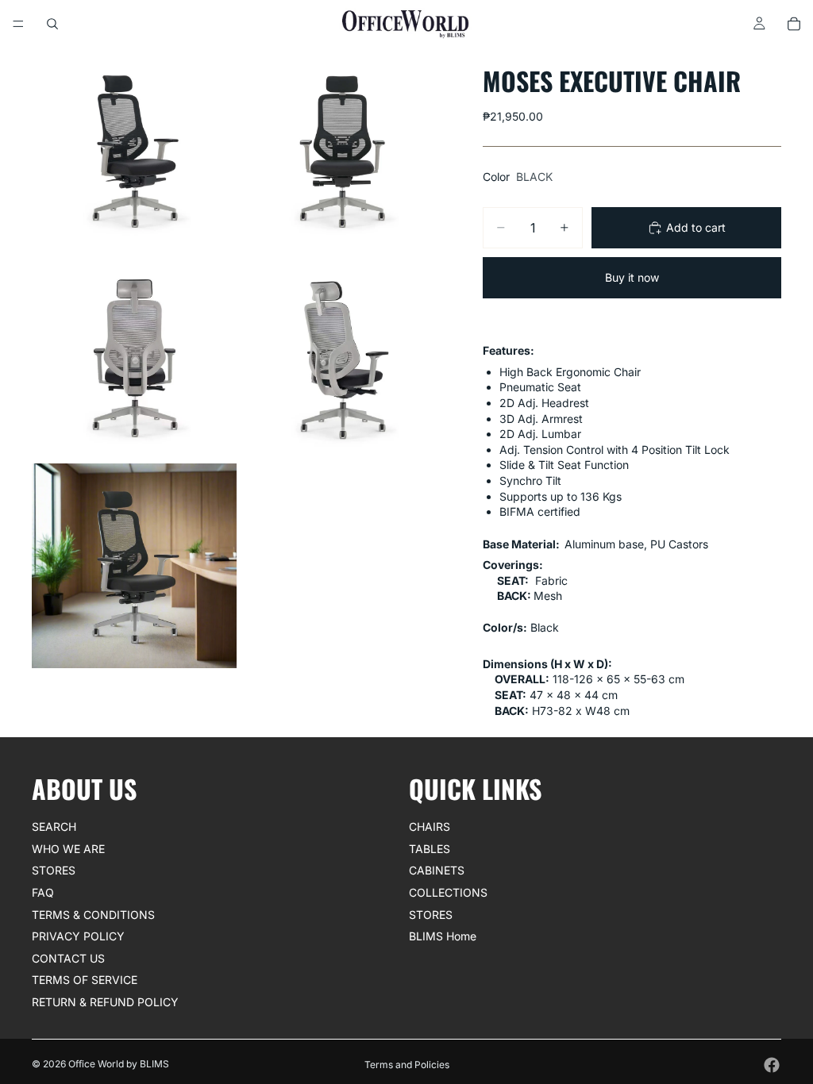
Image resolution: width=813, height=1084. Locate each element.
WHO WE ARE (68, 848)
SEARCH (54, 826)
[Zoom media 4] (342, 358)
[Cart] (793, 23)
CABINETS (436, 871)
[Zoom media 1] (134, 150)
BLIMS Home (442, 936)
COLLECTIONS (448, 892)
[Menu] (18, 24)
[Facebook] (771, 1064)
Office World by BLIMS (118, 1064)
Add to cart (696, 227)
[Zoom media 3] (134, 358)
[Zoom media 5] (134, 565)
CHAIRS (429, 826)
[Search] (52, 23)
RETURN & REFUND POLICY (105, 1002)
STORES (53, 871)
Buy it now (632, 277)
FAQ (43, 892)
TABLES (429, 848)
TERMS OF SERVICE (84, 980)
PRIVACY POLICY (78, 936)
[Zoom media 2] (342, 150)
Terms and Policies (406, 1065)
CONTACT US (68, 958)
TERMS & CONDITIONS (93, 914)
